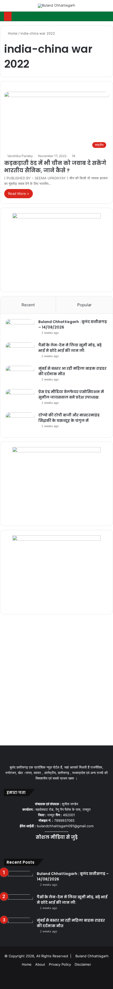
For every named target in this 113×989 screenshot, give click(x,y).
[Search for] (106, 8)
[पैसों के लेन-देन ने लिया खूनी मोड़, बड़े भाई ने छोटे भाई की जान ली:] (20, 352)
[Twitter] (50, 848)
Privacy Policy (60, 964)
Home (12, 33)
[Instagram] (63, 848)
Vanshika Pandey (20, 156)
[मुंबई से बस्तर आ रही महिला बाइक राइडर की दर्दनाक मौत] (20, 375)
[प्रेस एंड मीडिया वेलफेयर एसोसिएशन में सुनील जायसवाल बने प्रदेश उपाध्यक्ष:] (20, 399)
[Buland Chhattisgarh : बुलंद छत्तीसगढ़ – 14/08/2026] (20, 329)
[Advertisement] (56, 681)
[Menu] (6, 8)
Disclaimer (83, 964)
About (40, 964)
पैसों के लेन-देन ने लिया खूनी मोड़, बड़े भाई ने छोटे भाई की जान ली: (70, 347)
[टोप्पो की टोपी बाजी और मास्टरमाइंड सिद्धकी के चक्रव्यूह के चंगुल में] (20, 422)
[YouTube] (56, 848)
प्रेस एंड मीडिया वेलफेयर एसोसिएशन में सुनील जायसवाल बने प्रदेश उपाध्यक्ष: (71, 394)
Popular (84, 304)
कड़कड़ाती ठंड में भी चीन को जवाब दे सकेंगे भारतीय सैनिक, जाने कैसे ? (55, 166)
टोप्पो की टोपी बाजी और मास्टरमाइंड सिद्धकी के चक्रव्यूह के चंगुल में (69, 417)
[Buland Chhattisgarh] (56, 6)
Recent (28, 304)
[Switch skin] (97, 8)
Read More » (18, 193)
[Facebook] (44, 848)
